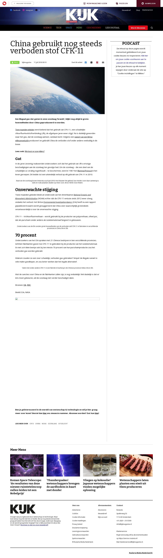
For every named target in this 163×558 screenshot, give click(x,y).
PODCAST (131, 43)
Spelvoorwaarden (78, 538)
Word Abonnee (138, 28)
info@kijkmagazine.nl (124, 524)
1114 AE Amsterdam (124, 517)
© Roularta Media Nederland (82, 542)
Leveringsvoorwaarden (80, 531)
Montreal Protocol (84, 171)
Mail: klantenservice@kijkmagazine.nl (130, 542)
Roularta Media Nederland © (141, 553)
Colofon (75, 513)
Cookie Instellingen (79, 521)
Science (47, 28)
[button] (148, 3)
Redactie (120, 510)
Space (69, 28)
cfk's (32, 424)
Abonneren (102, 510)
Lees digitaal (112, 28)
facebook (16, 10)
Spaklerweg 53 (122, 513)
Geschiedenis (94, 28)
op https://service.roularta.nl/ (127, 538)
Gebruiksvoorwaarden (80, 535)
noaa (44, 424)
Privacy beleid (77, 524)
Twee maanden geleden (24, 129)
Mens (79, 28)
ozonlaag (52, 424)
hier (45, 413)
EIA (25, 285)
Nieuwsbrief (126, 10)
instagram (29, 10)
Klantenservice (147, 10)
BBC (29, 285)
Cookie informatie (78, 517)
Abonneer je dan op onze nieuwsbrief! (34, 525)
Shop (138, 10)
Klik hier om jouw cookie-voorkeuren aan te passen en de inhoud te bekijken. (132, 59)
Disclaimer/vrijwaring (79, 528)
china (37, 424)
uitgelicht (63, 424)
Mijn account (102, 517)
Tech (58, 28)
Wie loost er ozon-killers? (35, 151)
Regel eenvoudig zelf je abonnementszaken (132, 535)
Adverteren (76, 510)
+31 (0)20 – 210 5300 (124, 521)
